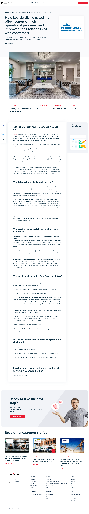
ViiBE (47, 487)
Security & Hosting (50, 485)
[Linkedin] (3, 130)
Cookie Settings (74, 500)
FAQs (47, 498)
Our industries (33, 481)
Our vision (32, 479)
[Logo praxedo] (19, 474)
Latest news (73, 481)
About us (73, 479)
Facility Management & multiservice (27, 12)
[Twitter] (3, 135)
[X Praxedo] (18, 508)
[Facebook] (3, 125)
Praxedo (7, 12)
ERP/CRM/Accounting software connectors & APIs (56, 483)
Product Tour (49, 479)
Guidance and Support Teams (52, 481)
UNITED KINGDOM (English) (16, 481)
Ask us (72, 485)
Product (37, 2)
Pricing (43, 2)
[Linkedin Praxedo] (16, 508)
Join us (72, 483)
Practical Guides (49, 494)
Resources (49, 2)
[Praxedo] (6, 3)
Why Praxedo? (29, 2)
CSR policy (73, 487)
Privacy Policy (74, 498)
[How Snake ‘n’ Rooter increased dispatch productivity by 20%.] (44, 446)
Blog (47, 496)
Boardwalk (15, 134)
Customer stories (13, 12)
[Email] (3, 139)
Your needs (32, 483)
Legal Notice (73, 496)
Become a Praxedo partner (36, 494)
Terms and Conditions (75, 494)
